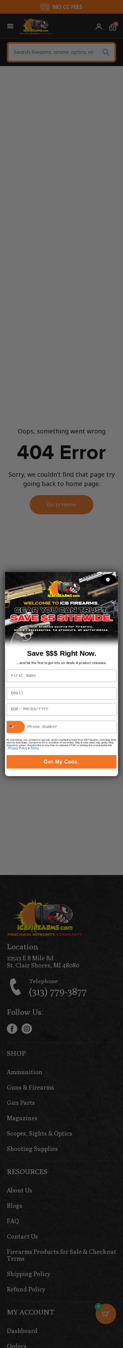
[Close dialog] (108, 579)
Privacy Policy (17, 748)
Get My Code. (61, 762)
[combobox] (16, 727)
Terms (34, 748)
